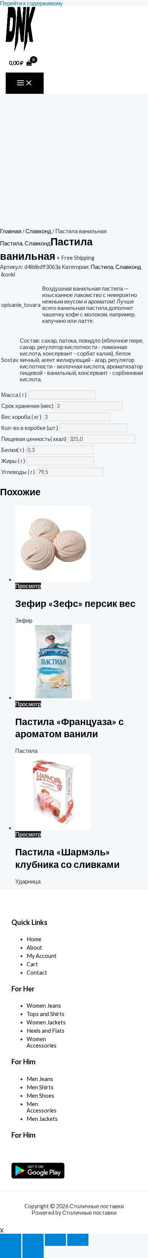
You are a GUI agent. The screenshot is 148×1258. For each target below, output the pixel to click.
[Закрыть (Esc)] (77, 1240)
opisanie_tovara (21, 305)
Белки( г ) (12, 450)
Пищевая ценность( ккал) (33, 439)
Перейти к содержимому (31, 3)
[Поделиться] (55, 1240)
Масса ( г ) (14, 395)
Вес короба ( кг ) (21, 417)
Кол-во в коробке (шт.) (29, 428)
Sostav (9, 360)
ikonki (8, 274)
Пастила (11, 243)
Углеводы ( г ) (18, 472)
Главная (10, 231)
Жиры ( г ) (13, 461)
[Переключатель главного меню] (25, 83)
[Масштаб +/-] (10, 1240)
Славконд (38, 231)
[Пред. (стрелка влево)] (10, 1252)
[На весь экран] (33, 1240)
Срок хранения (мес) (27, 406)
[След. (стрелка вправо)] (33, 1252)
